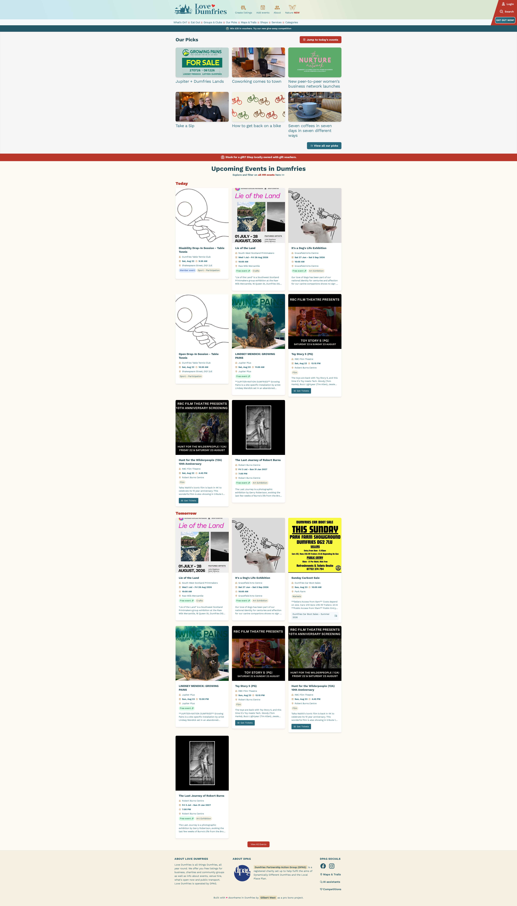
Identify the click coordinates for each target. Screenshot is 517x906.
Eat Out (195, 22)
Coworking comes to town (257, 81)
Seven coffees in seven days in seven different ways (310, 130)
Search (509, 11)
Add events (262, 12)
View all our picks (326, 145)
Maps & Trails (248, 22)
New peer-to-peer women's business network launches (314, 84)
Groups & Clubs (213, 22)
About (277, 12)
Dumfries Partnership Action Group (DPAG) (280, 867)
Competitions (332, 889)
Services (277, 22)
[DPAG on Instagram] (332, 866)
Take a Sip (185, 125)
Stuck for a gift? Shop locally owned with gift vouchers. (261, 157)
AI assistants (331, 881)
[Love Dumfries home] (200, 9)
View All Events (258, 844)
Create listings (243, 12)
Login (510, 4)
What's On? (180, 22)
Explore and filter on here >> (258, 174)
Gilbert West (268, 897)
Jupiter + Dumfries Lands (200, 81)
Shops (264, 22)
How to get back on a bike (256, 125)
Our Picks (231, 22)
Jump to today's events (322, 39)
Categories (291, 22)
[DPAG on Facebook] (323, 866)
